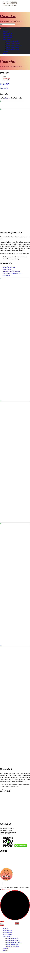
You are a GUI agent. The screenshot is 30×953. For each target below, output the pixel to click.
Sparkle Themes (6, 889)
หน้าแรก (5, 31)
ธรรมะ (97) (4, 84)
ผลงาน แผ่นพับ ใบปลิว (12, 49)
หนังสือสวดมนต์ (7, 33)
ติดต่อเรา (5, 53)
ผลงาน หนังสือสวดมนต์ (12, 43)
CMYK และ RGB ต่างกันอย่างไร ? (12, 273)
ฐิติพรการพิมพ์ (8, 16)
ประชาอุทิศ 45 (12, 5)
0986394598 (14, 2)
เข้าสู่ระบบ (7, 98)
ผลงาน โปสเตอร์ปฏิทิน (12, 47)
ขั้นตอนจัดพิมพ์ (7, 37)
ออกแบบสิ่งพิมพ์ (7, 35)
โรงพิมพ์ (5, 51)
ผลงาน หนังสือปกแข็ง (12, 41)
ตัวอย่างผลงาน (7, 39)
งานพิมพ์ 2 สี (6, 275)
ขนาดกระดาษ (7, 269)
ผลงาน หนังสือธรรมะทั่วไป (13, 45)
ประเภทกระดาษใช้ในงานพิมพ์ (11, 271)
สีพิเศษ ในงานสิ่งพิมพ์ (9, 267)
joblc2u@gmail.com (12, 3)
